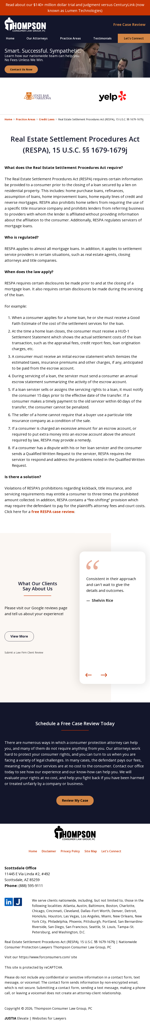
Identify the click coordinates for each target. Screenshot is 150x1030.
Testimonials (102, 38)
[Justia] (18, 902)
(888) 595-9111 (30, 885)
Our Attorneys (37, 38)
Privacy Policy (70, 851)
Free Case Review (129, 24)
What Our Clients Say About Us (37, 586)
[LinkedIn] (9, 902)
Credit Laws (47, 119)
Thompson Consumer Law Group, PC (63, 1008)
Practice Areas (70, 38)
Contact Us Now (21, 69)
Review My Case (75, 800)
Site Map (91, 851)
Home (10, 38)
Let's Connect (134, 38)
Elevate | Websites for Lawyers (35, 1018)
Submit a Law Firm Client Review (24, 652)
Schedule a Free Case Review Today (75, 723)
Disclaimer (49, 851)
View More (19, 636)
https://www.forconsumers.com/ (44, 957)
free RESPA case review (52, 511)
